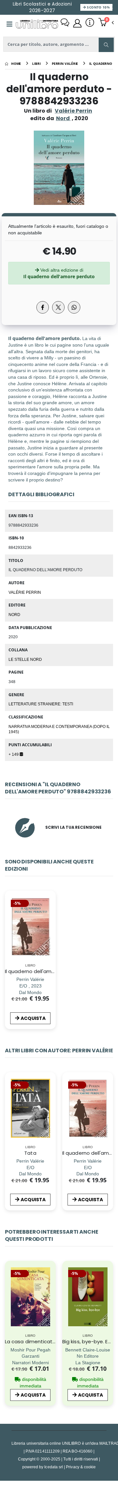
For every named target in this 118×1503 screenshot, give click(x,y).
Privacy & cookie (81, 1467)
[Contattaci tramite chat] (65, 23)
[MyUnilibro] (77, 23)
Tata (30, 1153)
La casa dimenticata (30, 1341)
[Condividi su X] (58, 307)
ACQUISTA (33, 1018)
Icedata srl (53, 1467)
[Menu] (9, 24)
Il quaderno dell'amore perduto (43, 971)
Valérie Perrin (73, 111)
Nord (14, 614)
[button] (106, 23)
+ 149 (14, 754)
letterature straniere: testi (41, 703)
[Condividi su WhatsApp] (74, 307)
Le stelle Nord (25, 659)
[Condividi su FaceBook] (42, 307)
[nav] (8, 1118)
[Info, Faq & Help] (90, 23)
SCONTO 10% (98, 7)
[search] (106, 45)
